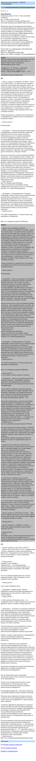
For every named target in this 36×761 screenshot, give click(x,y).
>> (7, 11)
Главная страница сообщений (12, 744)
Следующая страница (10, 748)
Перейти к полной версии (9, 751)
